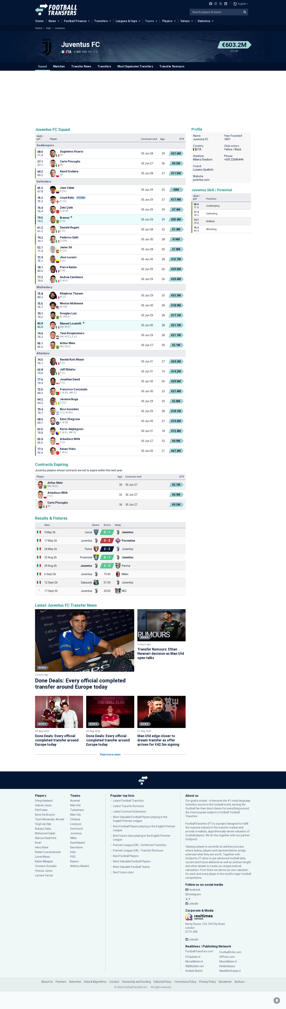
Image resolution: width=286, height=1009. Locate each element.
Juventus (60, 28)
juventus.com (201, 179)
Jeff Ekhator (68, 369)
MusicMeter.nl (228, 961)
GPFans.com (227, 956)
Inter (73, 852)
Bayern (74, 861)
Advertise (75, 981)
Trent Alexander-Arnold (49, 819)
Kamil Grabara (69, 171)
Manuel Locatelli (71, 323)
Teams (149, 21)
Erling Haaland (44, 800)
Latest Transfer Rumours (128, 806)
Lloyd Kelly (67, 197)
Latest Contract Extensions (129, 811)
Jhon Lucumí (68, 257)
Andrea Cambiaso (71, 277)
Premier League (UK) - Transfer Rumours (138, 850)
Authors (240, 981)
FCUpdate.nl (192, 956)
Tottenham (77, 810)
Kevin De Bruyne (45, 814)
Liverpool (75, 824)
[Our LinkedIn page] (225, 4)
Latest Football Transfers (128, 800)
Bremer (65, 217)
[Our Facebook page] (210, 4)
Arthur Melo (67, 343)
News (52, 21)
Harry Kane (42, 847)
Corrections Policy (185, 981)
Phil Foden (41, 810)
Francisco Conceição (74, 389)
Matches (59, 66)
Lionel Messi (43, 856)
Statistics (204, 21)
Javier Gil (66, 247)
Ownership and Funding (136, 981)
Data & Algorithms (95, 981)
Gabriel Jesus (43, 805)
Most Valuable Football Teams (131, 866)
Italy (48, 28)
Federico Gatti (69, 237)
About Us (47, 981)
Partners (61, 981)
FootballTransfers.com (199, 951)
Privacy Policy (207, 981)
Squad (42, 66)
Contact (114, 981)
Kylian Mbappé (44, 861)
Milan (73, 838)
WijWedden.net (194, 966)
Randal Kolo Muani (72, 359)
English (242, 3)
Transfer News (81, 66)
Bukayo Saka (43, 828)
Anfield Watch (194, 970)
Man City (75, 814)
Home (39, 21)
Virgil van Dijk (43, 824)
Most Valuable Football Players (132, 861)
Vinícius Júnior (44, 870)
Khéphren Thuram (71, 293)
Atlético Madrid (79, 866)
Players (167, 21)
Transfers (101, 21)
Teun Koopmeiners (72, 333)
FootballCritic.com (230, 952)
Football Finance (75, 21)
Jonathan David (70, 379)
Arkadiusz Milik (70, 439)
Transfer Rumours (171, 66)
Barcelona (76, 847)
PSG (72, 856)
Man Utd (75, 805)
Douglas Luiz (68, 313)
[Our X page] (220, 4)
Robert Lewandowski (48, 852)
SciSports (191, 839)
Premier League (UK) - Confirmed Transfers (139, 845)
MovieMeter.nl (194, 961)
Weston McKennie (71, 303)
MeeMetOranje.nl (230, 970)
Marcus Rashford (45, 838)
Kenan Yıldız (68, 449)
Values (185, 21)
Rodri (38, 842)
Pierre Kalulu (68, 267)
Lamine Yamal (44, 875)
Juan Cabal (67, 187)
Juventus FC (80, 45)
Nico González (69, 409)
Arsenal (75, 800)
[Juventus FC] (46, 47)
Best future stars (123, 872)
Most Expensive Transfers (135, 66)
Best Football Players (126, 855)
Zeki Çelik (66, 207)
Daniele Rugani (69, 227)
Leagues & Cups (126, 21)
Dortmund (76, 828)
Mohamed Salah (45, 833)
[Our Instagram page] (215, 4)
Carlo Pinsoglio (70, 161)
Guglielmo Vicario (71, 151)
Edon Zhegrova (70, 419)
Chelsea (75, 819)
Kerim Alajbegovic (71, 429)
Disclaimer (225, 981)
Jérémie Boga (69, 399)
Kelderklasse (227, 966)
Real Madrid (77, 842)
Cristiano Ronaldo (46, 866)
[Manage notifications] (277, 1000)
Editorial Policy (162, 981)
